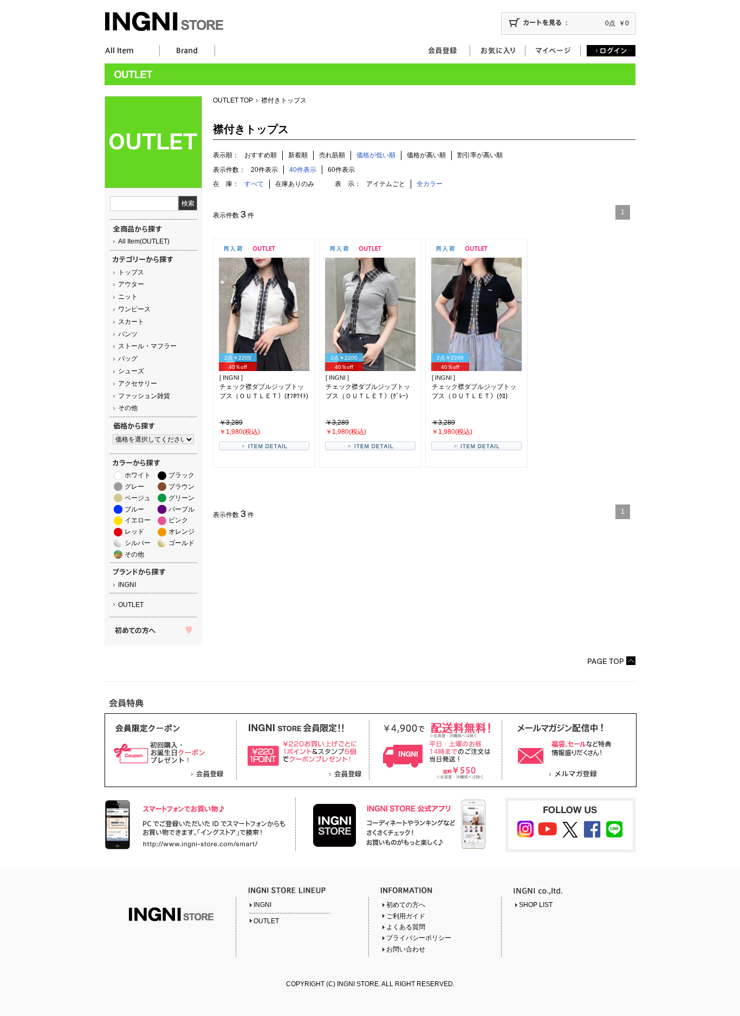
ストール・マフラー (147, 346)
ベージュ (138, 498)
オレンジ (181, 531)
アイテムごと (385, 184)
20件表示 (264, 170)
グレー (134, 486)
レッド (134, 531)
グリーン (181, 498)
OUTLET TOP (233, 100)
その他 (128, 408)
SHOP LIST (536, 905)
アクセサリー (137, 383)
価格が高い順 (426, 155)
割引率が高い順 (480, 155)
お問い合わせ (405, 949)
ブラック (181, 475)
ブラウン (181, 486)
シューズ (131, 371)
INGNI (127, 585)
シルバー (138, 543)
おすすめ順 (260, 155)
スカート (131, 321)
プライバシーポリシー (418, 938)
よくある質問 (405, 927)
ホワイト (138, 475)
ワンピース (134, 309)
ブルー (134, 509)
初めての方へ (405, 905)
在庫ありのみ (294, 184)
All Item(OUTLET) (144, 241)
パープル (181, 509)
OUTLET (131, 605)
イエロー (138, 520)
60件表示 (341, 170)
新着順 (298, 155)
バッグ (128, 358)
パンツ (128, 334)
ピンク (178, 520)
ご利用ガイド (405, 916)
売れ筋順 (332, 155)
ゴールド (181, 543)
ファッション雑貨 (144, 396)
